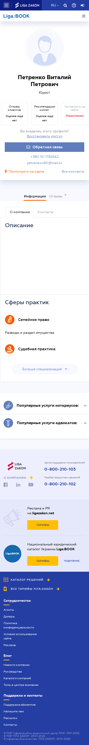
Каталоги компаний (17, 678)
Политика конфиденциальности (19, 625)
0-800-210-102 (60, 484)
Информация (35, 196)
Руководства (13, 671)
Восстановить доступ (44, 136)
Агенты (9, 609)
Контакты (10, 724)
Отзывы (56, 196)
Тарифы (42, 525)
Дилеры (9, 616)
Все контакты (73, 171)
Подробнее (72, 561)
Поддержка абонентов (20, 704)
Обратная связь (48, 147)
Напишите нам (14, 711)
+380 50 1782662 (45, 157)
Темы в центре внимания (21, 685)
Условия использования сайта (20, 636)
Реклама (10, 645)
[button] (6, 5)
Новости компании (16, 665)
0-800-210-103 (60, 469)
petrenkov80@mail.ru (44, 163)
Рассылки (10, 718)
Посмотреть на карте (26, 171)
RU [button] (53, 5)
